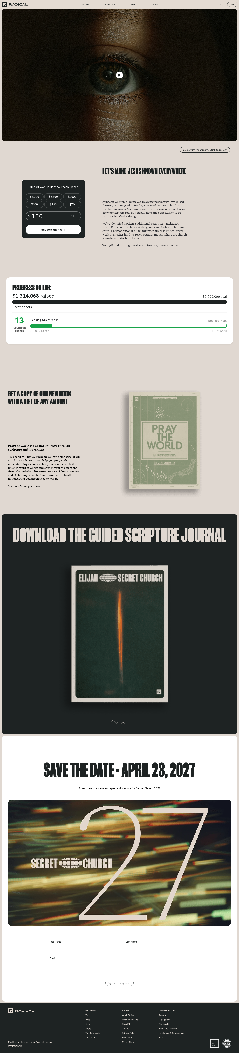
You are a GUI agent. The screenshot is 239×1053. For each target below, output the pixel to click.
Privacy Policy (129, 1033)
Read (87, 1019)
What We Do (128, 1015)
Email (52, 958)
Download (119, 722)
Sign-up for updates (119, 983)
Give (232, 4)
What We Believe (130, 1019)
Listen (88, 1024)
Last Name (131, 941)
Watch (88, 1015)
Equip (161, 1037)
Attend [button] (134, 4)
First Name (55, 941)
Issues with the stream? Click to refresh (204, 149)
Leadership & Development (171, 1033)
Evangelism (164, 1019)
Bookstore (127, 1037)
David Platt (127, 1024)
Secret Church (92, 1037)
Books (88, 1028)
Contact (125, 1028)
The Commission (93, 1033)
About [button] (155, 4)
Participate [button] (110, 4)
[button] (222, 4)
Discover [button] (85, 4)
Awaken (162, 1015)
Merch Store (128, 1042)
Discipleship (164, 1024)
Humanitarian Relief (168, 1028)
